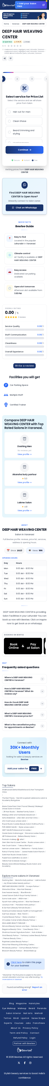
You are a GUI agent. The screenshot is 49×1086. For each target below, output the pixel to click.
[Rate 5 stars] (20, 45)
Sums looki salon (9, 899)
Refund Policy (20, 1037)
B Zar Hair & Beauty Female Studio (16, 908)
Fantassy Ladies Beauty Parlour (34, 935)
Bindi (16, 1018)
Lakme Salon (40, 880)
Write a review (24, 365)
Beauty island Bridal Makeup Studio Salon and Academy (21, 865)
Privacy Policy (30, 1028)
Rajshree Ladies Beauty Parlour (15, 942)
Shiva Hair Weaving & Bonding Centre (18, 945)
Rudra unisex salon (36, 842)
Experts (8, 1023)
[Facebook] (24, 1063)
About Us (16, 1028)
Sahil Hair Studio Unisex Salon (14, 855)
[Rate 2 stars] (11, 45)
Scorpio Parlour (32, 886)
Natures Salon (37, 926)
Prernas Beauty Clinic (12, 938)
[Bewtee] (24, 1050)
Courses (19, 1023)
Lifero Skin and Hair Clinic (27, 818)
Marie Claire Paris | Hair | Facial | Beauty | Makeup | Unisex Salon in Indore (22, 807)
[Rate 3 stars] (14, 45)
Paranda (42, 1008)
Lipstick (25, 1018)
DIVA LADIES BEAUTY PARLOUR (13, 923)
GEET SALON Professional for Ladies (16, 830)
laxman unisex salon (11, 848)
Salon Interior (13, 1013)
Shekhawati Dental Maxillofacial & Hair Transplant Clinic (23, 791)
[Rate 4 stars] (17, 45)
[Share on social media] (4, 58)
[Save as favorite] (10, 58)
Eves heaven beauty (10, 892)
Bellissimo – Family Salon (32, 848)
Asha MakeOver (8, 818)
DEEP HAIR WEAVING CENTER (13, 886)
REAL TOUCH (22, 914)
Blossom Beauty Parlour (12, 951)
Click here (16, 962)
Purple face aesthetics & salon (14, 858)
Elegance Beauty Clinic (11, 929)
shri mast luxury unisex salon (14, 821)
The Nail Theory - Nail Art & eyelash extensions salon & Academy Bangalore (24, 799)
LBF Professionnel (9, 836)
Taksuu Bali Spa (25, 845)
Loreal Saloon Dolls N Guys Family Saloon (19, 895)
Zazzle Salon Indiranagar (12, 833)
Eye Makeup (9, 1008)
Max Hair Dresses (24, 889)
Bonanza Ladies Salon (34, 833)
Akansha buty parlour (24, 880)
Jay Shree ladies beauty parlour (16, 883)
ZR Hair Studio (9, 812)
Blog (11, 1003)
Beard (32, 1008)
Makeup (22, 1008)
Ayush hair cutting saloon (13, 902)
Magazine (21, 1003)
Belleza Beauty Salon (27, 836)
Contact (34, 1033)
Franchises (39, 1023)
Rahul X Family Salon (11, 852)
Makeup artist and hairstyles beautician (18, 815)
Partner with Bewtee (24, 1043)
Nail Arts (28, 1013)
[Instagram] (30, 1063)
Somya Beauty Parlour (28, 948)
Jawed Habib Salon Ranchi (33, 852)
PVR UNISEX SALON (9, 827)
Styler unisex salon (26, 827)
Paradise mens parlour (25, 905)
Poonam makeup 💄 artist (13, 839)
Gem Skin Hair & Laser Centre (14, 842)
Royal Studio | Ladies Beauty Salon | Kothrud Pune (22, 824)
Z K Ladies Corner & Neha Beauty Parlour (18, 920)
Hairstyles (34, 1003)
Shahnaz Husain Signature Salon (16, 932)
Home (6, 24)
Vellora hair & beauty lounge (14, 861)
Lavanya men (8, 905)
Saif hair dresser (9, 914)
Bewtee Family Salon (25, 812)
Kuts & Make (37, 932)
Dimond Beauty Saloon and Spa (15, 926)
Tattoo (7, 1018)
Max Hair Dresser (32, 902)
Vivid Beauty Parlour (10, 935)
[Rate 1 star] (8, 45)
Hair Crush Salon (9, 845)
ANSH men (23, 899)
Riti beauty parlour (9, 948)
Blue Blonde (26, 892)
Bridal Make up (30, 951)
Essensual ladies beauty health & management (22, 911)
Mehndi (39, 1013)
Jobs (28, 1023)
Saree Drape (38, 1018)
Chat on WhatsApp (26, 207)
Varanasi (15, 24)
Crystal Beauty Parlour (11, 917)
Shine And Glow (8, 889)
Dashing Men (7, 880)
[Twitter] (19, 1063)
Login (33, 1037)
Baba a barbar (29, 917)
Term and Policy (19, 1033)
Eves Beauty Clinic (31, 929)
